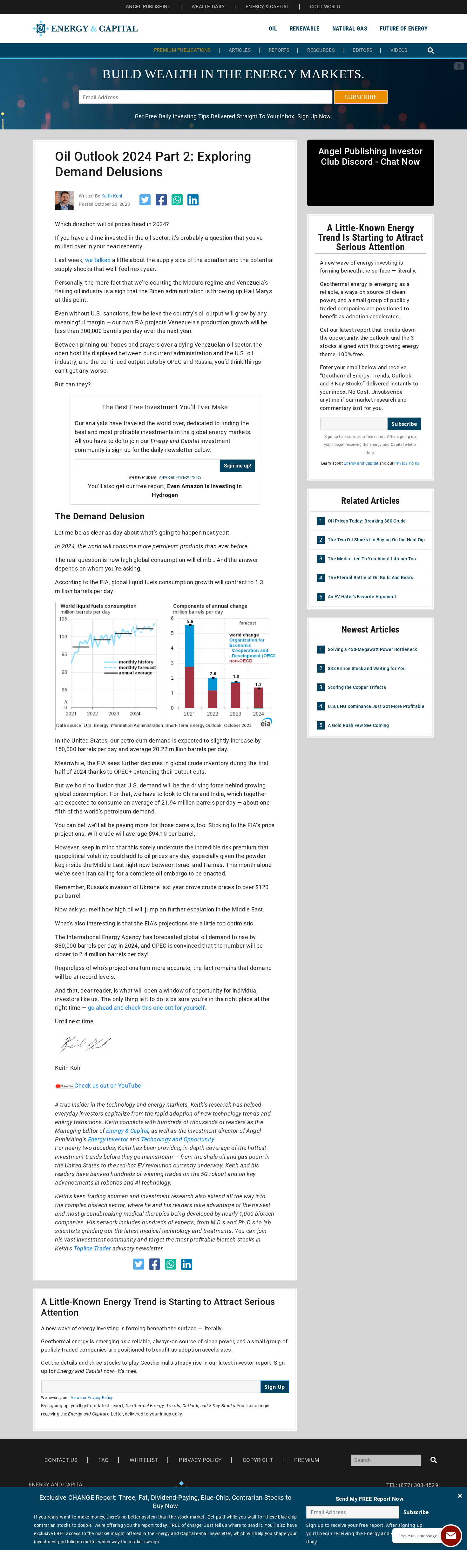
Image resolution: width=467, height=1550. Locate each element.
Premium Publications (182, 50)
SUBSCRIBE (361, 97)
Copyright (258, 1460)
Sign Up (275, 1386)
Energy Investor (108, 1139)
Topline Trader (92, 1248)
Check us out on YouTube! (108, 1085)
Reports (279, 50)
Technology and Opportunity (177, 1139)
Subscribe (404, 423)
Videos (399, 50)
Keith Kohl (111, 195)
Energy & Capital (127, 1130)
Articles (240, 50)
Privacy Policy (407, 463)
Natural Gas (349, 28)
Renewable (305, 28)
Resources (321, 50)
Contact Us (61, 1460)
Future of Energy (404, 28)
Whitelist (144, 1460)
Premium (306, 1460)
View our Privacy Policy (180, 477)
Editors (362, 50)
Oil (273, 28)
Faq (103, 1460)
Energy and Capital (361, 463)
